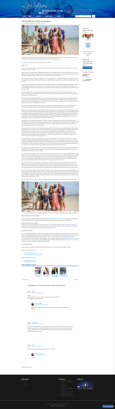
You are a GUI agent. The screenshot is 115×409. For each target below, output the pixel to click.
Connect (58, 16)
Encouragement (31, 23)
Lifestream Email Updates (87, 67)
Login (52, 405)
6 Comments (24, 23)
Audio (25, 381)
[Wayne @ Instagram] (46, 13)
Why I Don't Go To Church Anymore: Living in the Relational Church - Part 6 (67, 393)
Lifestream (63, 384)
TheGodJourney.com (31, 250)
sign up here (61, 57)
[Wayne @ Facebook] (39, 13)
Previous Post (25, 279)
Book (25, 383)
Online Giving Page (50, 227)
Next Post (76, 279)
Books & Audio (49, 16)
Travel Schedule (33, 239)
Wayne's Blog (64, 386)
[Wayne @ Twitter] (43, 13)
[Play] (78, 388)
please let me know (70, 238)
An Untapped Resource (29, 260)
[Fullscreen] (91, 388)
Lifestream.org (32, 257)
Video (25, 384)
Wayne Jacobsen (38, 303)
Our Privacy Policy (59, 405)
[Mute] (90, 388)
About (30, 16)
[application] (85, 385)
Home (24, 16)
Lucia (33, 344)
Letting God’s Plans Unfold (30, 261)
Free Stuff (38, 16)
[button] (85, 385)
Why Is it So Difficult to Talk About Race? (33, 254)
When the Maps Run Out (29, 253)
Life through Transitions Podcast (55, 218)
